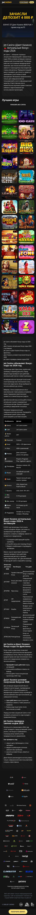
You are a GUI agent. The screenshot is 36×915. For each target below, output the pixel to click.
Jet (7, 2)
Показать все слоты (18, 105)
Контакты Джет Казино (18, 888)
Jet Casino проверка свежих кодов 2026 (16, 359)
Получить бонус (18, 912)
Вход (31, 2)
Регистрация (24, 2)
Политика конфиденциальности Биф (18, 886)
